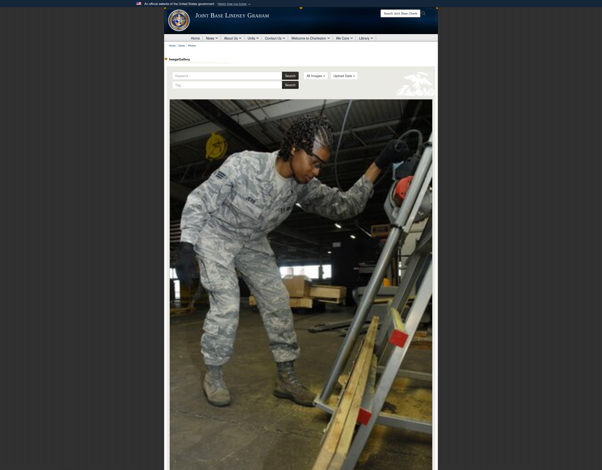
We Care (342, 38)
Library (364, 38)
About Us (231, 38)
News (210, 38)
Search (290, 75)
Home (195, 38)
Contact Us (273, 38)
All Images (315, 75)
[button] (234, 3)
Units (251, 38)
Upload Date (343, 75)
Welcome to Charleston (308, 38)
